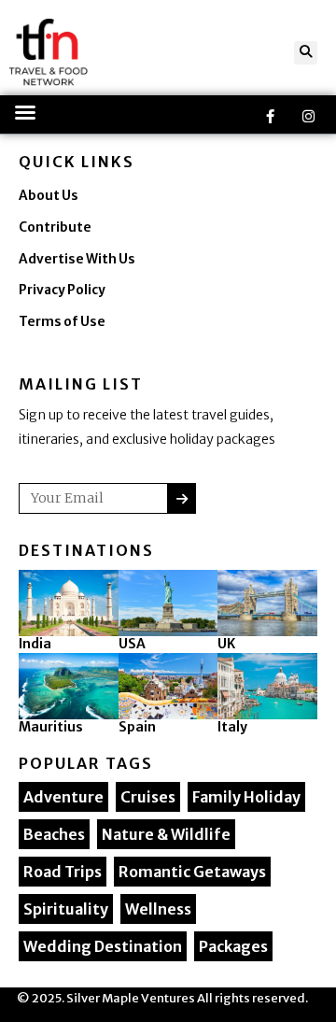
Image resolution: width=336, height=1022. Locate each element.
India (35, 643)
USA (132, 643)
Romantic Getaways (192, 871)
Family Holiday (246, 797)
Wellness (158, 909)
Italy (232, 726)
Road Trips (62, 871)
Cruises (147, 797)
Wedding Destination (102, 946)
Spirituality (65, 909)
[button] (305, 52)
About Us (48, 196)
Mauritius (51, 726)
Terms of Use (62, 322)
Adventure (63, 797)
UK (226, 643)
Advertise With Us (77, 259)
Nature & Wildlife (166, 834)
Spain (137, 726)
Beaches (54, 834)
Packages (233, 946)
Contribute (55, 227)
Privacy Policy (62, 290)
